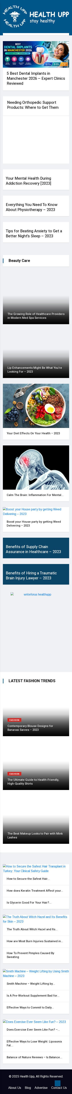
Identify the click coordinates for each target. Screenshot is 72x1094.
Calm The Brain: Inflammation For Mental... (35, 495)
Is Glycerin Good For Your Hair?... (29, 902)
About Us (14, 1087)
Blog (28, 1087)
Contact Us (59, 1087)
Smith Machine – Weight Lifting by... (31, 984)
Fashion (14, 720)
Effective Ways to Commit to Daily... (30, 1007)
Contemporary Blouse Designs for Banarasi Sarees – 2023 (30, 728)
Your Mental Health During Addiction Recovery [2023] (28, 181)
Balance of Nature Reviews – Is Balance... (34, 1057)
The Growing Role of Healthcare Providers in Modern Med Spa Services (36, 316)
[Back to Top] (57, 1083)
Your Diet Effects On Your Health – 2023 (33, 433)
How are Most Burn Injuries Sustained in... (35, 941)
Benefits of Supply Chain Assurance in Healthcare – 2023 (33, 549)
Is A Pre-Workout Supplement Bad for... (33, 995)
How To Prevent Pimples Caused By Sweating (30, 955)
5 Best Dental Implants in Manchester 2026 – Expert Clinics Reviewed (36, 78)
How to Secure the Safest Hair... (28, 879)
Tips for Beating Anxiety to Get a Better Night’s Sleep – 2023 (34, 233)
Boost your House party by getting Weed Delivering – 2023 (34, 524)
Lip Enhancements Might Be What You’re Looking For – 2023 (34, 370)
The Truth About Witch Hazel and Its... (32, 929)
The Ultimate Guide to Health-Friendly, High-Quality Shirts (33, 782)
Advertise (41, 1087)
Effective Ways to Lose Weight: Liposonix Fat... (34, 1043)
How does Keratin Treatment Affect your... (35, 891)
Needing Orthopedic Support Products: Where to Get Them (33, 105)
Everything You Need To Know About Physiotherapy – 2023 (31, 207)
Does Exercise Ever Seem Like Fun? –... (33, 1030)
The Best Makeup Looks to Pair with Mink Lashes (35, 836)
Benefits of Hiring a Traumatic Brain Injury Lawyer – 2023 (31, 575)
